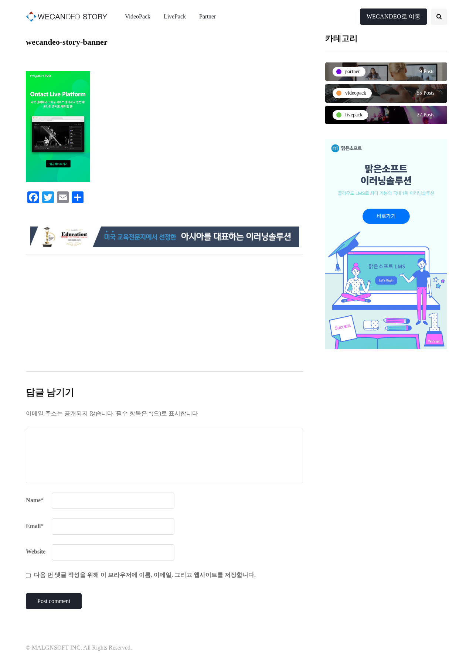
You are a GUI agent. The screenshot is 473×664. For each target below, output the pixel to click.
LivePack (175, 16)
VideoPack (137, 16)
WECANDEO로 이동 (394, 16)
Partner (207, 16)
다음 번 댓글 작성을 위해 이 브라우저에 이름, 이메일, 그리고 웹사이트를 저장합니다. (145, 575)
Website (35, 551)
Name (35, 500)
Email (35, 526)
